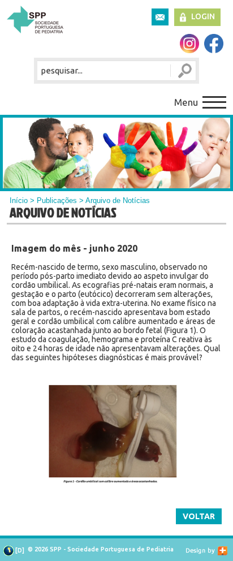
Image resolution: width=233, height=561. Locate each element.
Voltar (199, 516)
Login (203, 16)
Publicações (57, 200)
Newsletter (160, 16)
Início (19, 200)
